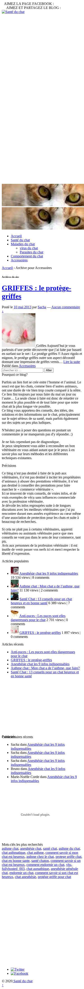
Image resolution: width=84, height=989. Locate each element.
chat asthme (35, 852)
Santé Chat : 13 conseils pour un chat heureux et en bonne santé (41, 601)
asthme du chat (69, 848)
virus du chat (29, 248)
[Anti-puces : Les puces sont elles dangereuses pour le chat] (15, 616)
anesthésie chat (30, 848)
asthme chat (10, 848)
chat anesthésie (25, 877)
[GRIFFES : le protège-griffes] (19, 346)
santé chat (50, 848)
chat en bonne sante (16, 861)
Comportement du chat (27, 256)
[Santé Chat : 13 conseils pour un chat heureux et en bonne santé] (15, 599)
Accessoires (19, 260)
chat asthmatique (13, 852)
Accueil (16, 236)
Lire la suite (71, 362)
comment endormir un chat (45, 865)
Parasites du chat (31, 252)
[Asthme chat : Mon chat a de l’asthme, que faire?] (15, 586)
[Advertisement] (42, 56)
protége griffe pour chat (54, 877)
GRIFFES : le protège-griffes (40, 633)
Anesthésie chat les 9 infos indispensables (48, 573)
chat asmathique (37, 869)
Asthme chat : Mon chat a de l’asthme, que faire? (45, 668)
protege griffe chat (68, 857)
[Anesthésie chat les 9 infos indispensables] (15, 573)
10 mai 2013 (22, 307)
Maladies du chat (23, 244)
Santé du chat (20, 240)
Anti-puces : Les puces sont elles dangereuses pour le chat (38, 618)
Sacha (42, 307)
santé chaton (40, 861)
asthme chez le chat (40, 857)
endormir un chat (21, 873)
